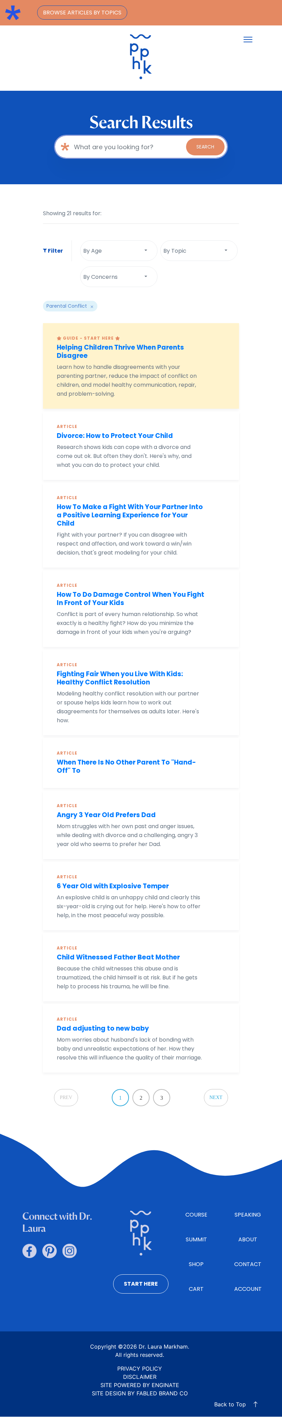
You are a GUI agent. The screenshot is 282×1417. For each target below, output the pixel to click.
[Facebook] (29, 1251)
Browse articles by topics (82, 13)
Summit (196, 1239)
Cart (196, 1289)
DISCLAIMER (139, 1376)
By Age (92, 251)
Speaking (248, 1215)
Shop (196, 1264)
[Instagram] (69, 1251)
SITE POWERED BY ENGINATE (139, 1385)
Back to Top (230, 1404)
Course (196, 1215)
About (247, 1239)
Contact (247, 1264)
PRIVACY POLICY (139, 1368)
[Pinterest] (49, 1251)
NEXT (216, 1097)
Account (248, 1289)
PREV (66, 1097)
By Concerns (100, 277)
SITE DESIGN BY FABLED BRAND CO (140, 1393)
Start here (141, 1284)
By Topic (174, 251)
